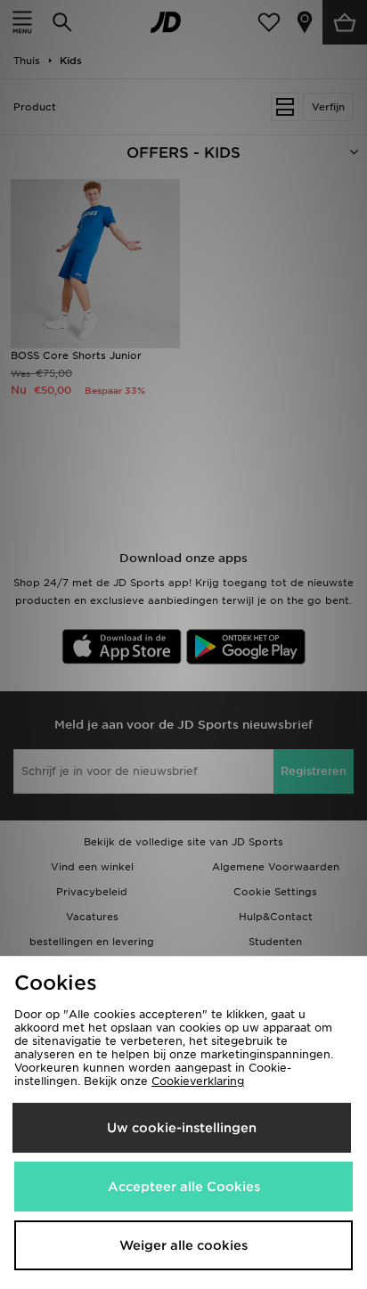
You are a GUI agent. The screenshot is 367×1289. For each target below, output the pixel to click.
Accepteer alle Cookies (184, 1186)
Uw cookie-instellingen (182, 1128)
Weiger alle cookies (183, 1245)
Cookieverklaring (197, 1081)
